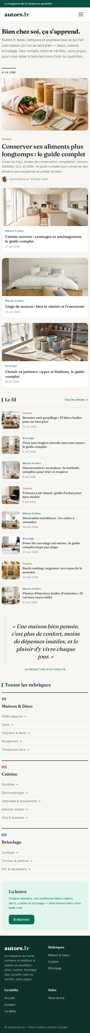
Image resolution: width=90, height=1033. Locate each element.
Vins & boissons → (15, 817)
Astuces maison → (15, 809)
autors (16, 14)
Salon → (7, 724)
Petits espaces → (14, 716)
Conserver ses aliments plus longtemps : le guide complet (43, 150)
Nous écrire (56, 998)
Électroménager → (15, 792)
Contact (9, 1004)
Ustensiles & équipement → (21, 801)
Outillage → (10, 852)
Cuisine (9, 774)
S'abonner (21, 919)
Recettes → (10, 784)
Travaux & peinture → (17, 861)
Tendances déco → (15, 749)
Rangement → (12, 741)
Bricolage (11, 842)
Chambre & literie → (16, 733)
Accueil (9, 998)
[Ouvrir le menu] (81, 14)
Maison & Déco (17, 706)
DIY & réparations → (16, 869)
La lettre (10, 1011)
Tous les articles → (76, 399)
